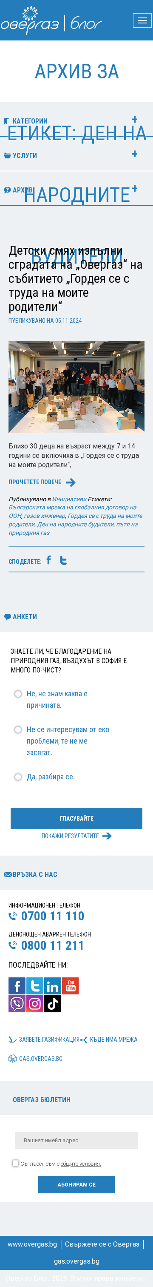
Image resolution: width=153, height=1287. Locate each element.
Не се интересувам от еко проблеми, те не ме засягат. (68, 741)
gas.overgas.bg (40, 1058)
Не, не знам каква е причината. (57, 699)
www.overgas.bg (32, 1244)
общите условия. (81, 1164)
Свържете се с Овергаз (102, 1244)
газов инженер (44, 515)
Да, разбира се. (51, 776)
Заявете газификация (49, 1039)
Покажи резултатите (70, 836)
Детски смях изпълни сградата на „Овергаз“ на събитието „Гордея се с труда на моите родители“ (75, 278)
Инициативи (69, 499)
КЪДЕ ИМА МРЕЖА (114, 1039)
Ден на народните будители (75, 524)
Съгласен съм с (60, 1164)
